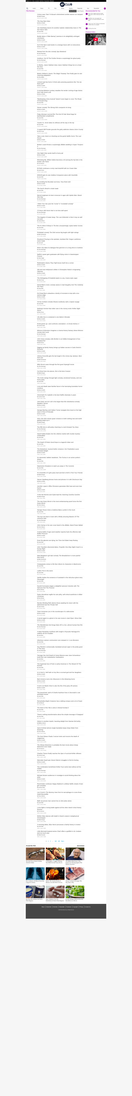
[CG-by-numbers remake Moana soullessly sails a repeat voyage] (31, 303)
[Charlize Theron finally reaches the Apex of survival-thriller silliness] (31, 755)
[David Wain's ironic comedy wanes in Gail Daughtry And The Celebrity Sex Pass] (31, 287)
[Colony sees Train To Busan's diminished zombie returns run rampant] (31, 16)
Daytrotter (46, 1)
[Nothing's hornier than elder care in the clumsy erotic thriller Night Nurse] (31, 311)
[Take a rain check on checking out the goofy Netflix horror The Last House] (31, 138)
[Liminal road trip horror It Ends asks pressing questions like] (31, 84)
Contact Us (87, 907)
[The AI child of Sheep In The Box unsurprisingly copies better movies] (31, 227)
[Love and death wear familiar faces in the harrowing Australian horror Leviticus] (31, 389)
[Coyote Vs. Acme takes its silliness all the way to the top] (31, 124)
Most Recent (73, 11)
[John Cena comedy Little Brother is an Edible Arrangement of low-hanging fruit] (31, 341)
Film (55, 8)
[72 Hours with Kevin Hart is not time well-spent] (31, 212)
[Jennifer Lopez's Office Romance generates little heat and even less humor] (31, 488)
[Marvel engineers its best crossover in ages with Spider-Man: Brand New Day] (31, 197)
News (41, 8)
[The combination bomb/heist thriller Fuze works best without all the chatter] (31, 769)
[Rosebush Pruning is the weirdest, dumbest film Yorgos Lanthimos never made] (31, 241)
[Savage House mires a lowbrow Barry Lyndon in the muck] (31, 511)
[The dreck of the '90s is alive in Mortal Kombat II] (31, 709)
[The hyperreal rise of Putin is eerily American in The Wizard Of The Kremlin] (31, 666)
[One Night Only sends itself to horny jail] (31, 154)
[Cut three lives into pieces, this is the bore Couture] (31, 372)
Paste (27, 1)
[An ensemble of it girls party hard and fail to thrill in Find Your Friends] (31, 474)
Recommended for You (93, 11)
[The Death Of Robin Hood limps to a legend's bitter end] (31, 443)
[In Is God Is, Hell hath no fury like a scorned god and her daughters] (31, 674)
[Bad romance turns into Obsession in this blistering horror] (31, 680)
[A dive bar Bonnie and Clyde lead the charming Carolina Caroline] (31, 496)
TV (49, 8)
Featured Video (90, 32)
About (43, 907)
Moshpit (52, 1)
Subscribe (79, 8)
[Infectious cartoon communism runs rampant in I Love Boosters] (31, 641)
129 (59, 841)
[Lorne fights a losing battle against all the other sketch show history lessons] (31, 810)
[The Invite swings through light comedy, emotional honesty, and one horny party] (31, 380)
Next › (62, 841)
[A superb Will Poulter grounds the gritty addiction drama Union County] (31, 131)
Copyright (75, 907)
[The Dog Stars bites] (31, 22)
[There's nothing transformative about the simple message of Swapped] (31, 716)
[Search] (27, 8)
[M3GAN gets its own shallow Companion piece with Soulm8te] (31, 176)
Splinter (42, 1)
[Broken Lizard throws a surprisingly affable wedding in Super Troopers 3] (31, 147)
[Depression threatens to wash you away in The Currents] (31, 467)
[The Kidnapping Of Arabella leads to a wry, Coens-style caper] (31, 279)
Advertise (55, 907)
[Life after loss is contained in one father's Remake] (31, 318)
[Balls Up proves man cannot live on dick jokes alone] (31, 802)
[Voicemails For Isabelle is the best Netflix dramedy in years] (31, 396)
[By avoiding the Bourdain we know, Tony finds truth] (31, 183)
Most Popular (80, 11)
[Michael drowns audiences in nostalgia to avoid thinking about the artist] (31, 778)
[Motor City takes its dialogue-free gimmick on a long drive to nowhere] (31, 249)
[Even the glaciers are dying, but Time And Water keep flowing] (31, 542)
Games (71, 8)
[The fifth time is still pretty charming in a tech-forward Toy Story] (31, 428)
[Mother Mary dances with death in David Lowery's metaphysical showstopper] (31, 818)
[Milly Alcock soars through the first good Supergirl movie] (31, 366)
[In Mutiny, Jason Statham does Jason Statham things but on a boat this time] (31, 67)
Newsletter (96, 8)
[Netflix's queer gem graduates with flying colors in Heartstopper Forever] (31, 257)
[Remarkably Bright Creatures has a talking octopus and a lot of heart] (31, 702)
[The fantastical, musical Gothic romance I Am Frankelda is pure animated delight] (31, 451)
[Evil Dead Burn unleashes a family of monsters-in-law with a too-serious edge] (31, 295)
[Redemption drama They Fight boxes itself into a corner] (31, 264)
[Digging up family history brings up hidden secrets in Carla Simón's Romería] (31, 350)
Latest (34, 8)
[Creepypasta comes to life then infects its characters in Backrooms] (31, 565)
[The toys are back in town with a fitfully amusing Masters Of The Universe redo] (31, 519)
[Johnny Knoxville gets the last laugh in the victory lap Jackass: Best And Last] (31, 358)
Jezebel (37, 1)
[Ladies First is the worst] (31, 572)
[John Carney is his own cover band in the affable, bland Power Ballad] (31, 526)
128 (56, 841)
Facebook (68, 907)
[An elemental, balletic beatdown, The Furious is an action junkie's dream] (31, 460)
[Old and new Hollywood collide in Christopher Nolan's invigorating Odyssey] (31, 272)
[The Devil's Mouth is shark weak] (31, 190)
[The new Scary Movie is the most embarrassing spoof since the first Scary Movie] (31, 504)
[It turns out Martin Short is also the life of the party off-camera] (31, 687)
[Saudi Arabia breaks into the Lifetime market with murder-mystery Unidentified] (31, 436)
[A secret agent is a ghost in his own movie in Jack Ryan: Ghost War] (31, 619)
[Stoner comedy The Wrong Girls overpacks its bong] (31, 109)
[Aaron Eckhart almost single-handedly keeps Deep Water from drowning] (31, 730)
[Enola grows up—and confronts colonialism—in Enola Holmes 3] (31, 325)
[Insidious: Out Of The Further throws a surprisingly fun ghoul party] (31, 60)
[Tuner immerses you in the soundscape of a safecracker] (31, 613)
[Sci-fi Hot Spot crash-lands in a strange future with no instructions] (31, 46)
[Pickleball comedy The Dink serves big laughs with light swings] (31, 234)
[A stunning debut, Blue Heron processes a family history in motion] (31, 826)
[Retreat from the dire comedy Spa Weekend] (31, 53)
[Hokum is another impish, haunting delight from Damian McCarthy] (31, 722)
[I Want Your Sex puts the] (31, 205)
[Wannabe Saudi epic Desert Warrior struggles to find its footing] (31, 761)
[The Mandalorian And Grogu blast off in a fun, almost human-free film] (31, 626)
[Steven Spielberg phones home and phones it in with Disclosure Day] (31, 481)
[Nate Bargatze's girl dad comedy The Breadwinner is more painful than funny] (31, 558)
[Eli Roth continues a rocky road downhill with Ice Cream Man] (31, 170)
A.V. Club (32, 1)
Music (62, 8)
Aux (88, 8)
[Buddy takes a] (31, 39)
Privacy (81, 907)
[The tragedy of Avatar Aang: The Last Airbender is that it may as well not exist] (31, 219)
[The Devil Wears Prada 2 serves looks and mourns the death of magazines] (31, 739)
